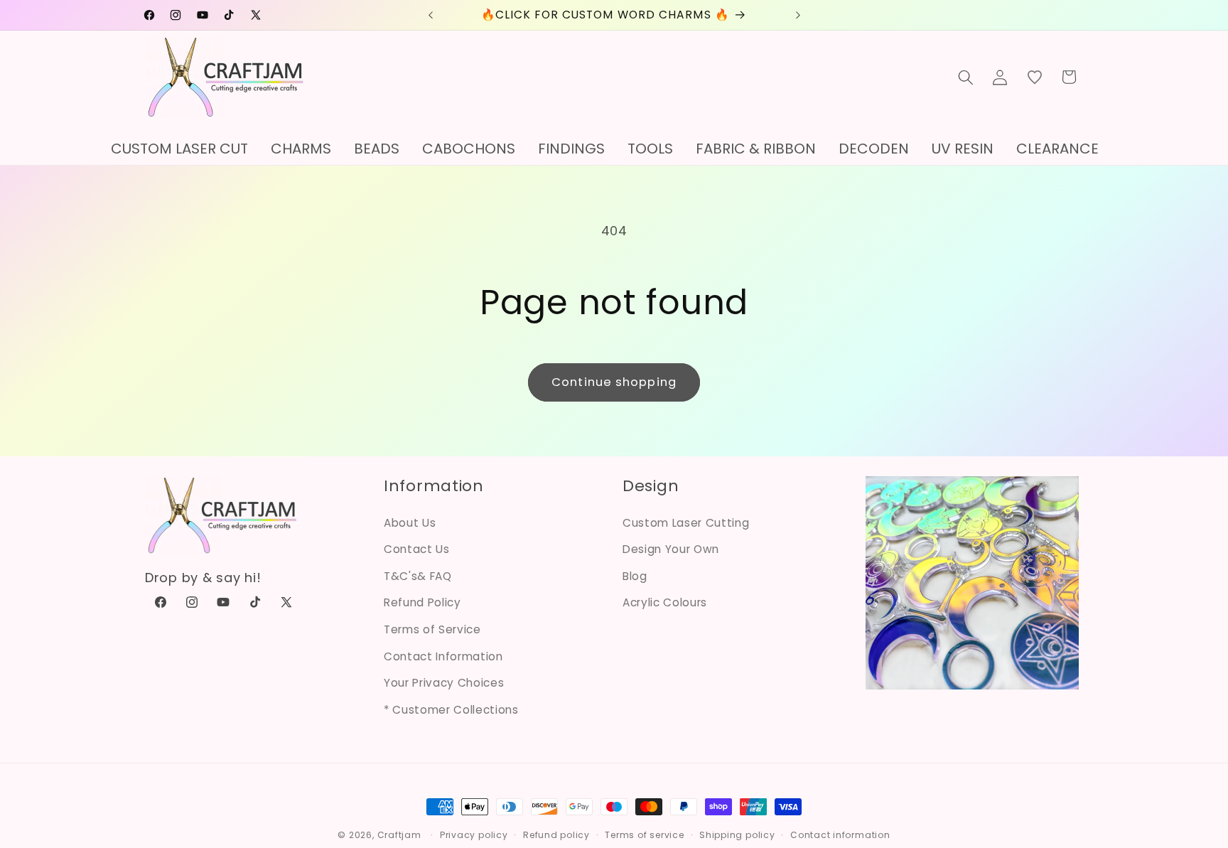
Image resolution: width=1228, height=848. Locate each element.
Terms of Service (432, 629)
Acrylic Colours (665, 602)
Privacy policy (474, 835)
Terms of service (644, 835)
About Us (410, 522)
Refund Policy (422, 602)
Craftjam (399, 835)
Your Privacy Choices (444, 682)
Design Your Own (671, 549)
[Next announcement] (798, 15)
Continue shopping (614, 382)
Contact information (840, 835)
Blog (635, 576)
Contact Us (417, 549)
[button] (966, 77)
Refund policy (556, 835)
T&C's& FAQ (418, 576)
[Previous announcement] (430, 15)
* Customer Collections (451, 709)
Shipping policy (737, 835)
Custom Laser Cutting (686, 522)
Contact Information (443, 656)
